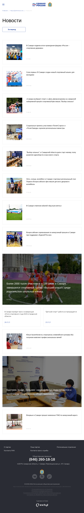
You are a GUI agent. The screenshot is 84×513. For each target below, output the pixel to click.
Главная (5, 10)
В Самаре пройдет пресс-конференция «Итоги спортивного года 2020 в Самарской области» (21, 314)
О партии (7, 447)
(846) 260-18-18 (42, 459)
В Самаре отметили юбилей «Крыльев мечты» (44, 206)
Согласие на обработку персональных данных (42, 494)
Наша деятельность (17, 10)
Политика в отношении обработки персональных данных (42, 493)
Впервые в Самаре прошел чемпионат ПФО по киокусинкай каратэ (51, 415)
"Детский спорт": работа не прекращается (61, 312)
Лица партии (35, 447)
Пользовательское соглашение (42, 489)
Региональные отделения (66, 447)
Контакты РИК (9, 451)
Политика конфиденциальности (42, 491)
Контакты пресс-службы (39, 451)
